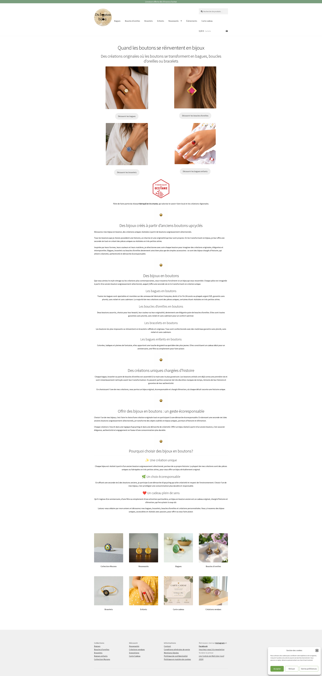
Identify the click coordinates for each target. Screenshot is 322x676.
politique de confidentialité (201, 360)
